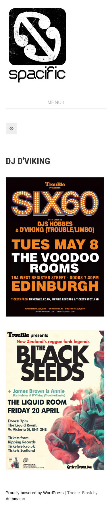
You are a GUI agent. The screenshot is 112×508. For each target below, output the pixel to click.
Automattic (15, 499)
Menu (54, 102)
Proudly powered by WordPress (35, 492)
